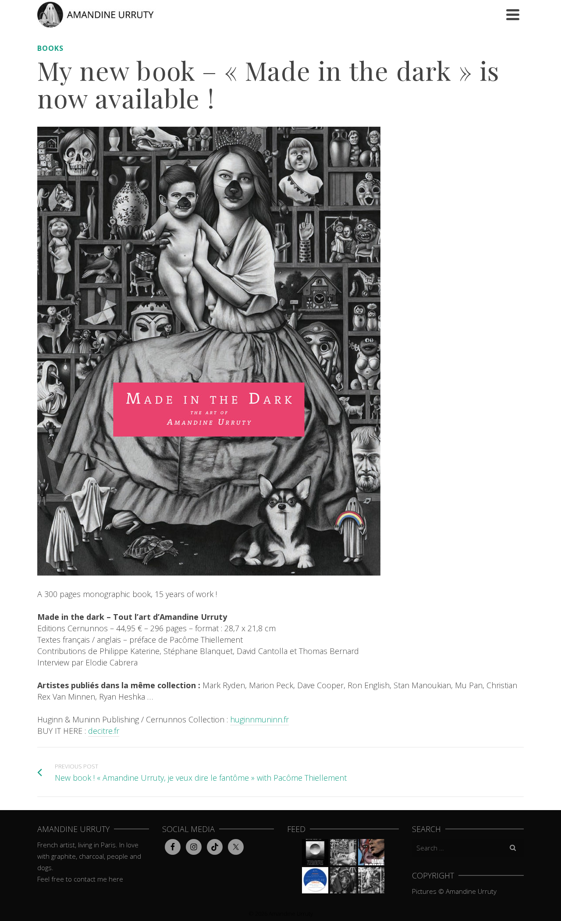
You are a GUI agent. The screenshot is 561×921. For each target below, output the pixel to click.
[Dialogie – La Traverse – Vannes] (315, 852)
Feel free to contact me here (80, 879)
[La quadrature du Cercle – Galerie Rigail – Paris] (315, 880)
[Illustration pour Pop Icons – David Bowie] (371, 852)
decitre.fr (103, 730)
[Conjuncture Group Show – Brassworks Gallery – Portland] (343, 852)
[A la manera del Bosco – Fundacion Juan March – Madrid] (371, 880)
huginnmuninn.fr (259, 719)
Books (50, 48)
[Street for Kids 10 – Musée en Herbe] (343, 880)
